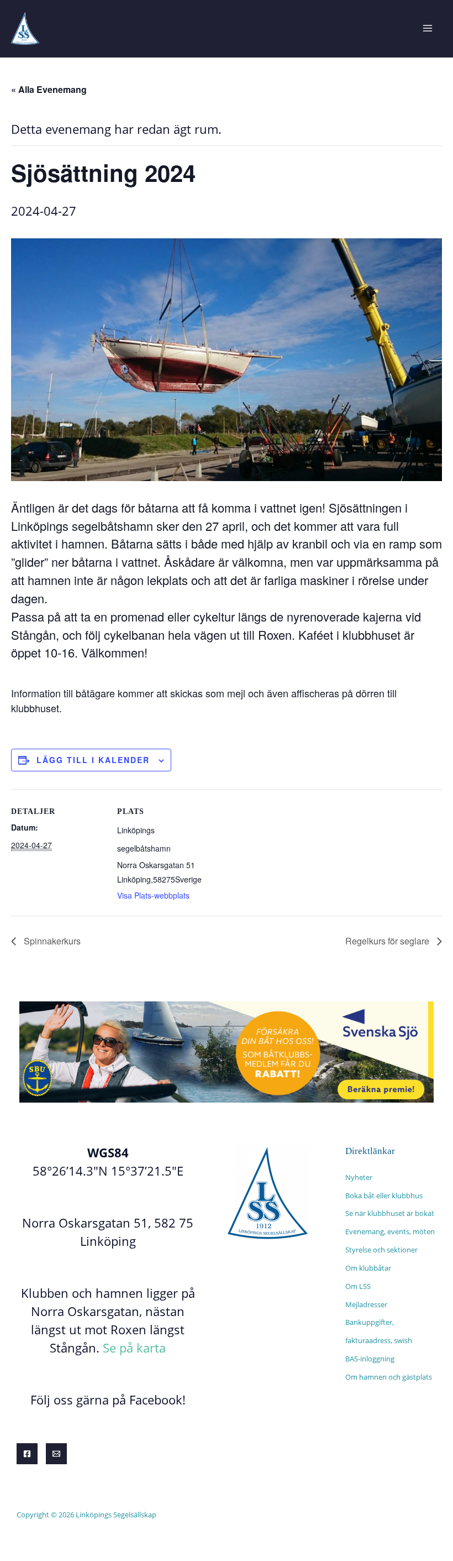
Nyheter (358, 1177)
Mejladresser (366, 1304)
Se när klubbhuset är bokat (389, 1213)
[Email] (56, 1453)
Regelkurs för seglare (388, 940)
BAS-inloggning (369, 1359)
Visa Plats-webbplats (153, 895)
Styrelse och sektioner (381, 1250)
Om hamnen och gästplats (388, 1377)
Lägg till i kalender (93, 759)
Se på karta (134, 1348)
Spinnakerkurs (51, 940)
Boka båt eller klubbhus (384, 1195)
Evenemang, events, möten (390, 1231)
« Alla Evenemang (49, 89)
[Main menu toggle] (427, 28)
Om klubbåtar (368, 1268)
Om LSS (358, 1286)
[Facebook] (27, 1453)
